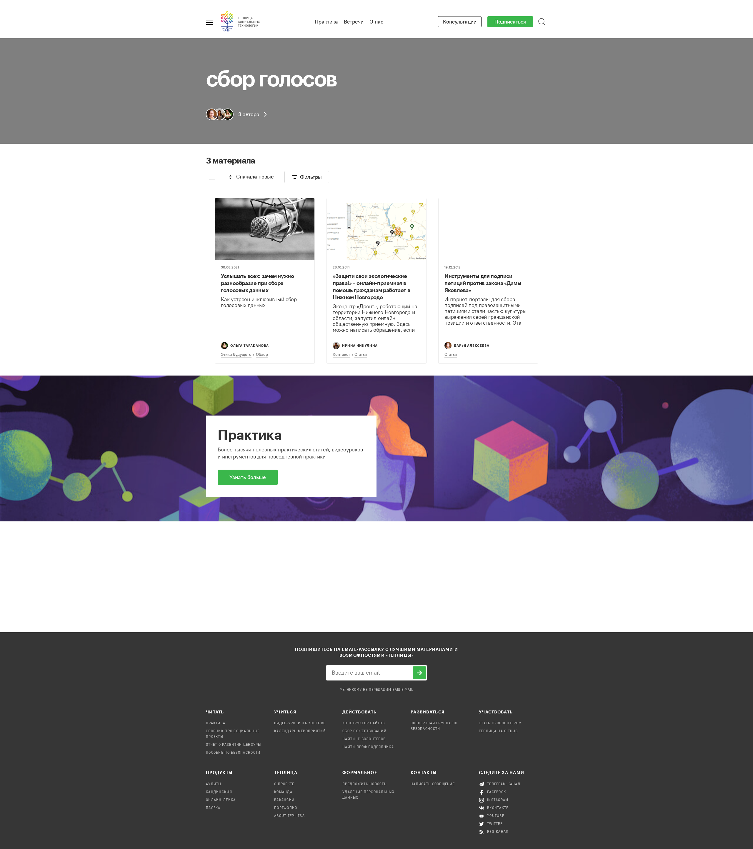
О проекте (284, 784)
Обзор (262, 354)
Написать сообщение (433, 784)
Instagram (498, 800)
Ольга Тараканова (249, 345)
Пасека (213, 808)
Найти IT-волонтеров (364, 739)
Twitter (495, 824)
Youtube (495, 816)
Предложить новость (364, 784)
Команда (283, 792)
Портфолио (285, 808)
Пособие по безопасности (233, 753)
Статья (360, 354)
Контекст (341, 354)
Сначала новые (255, 177)
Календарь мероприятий (300, 731)
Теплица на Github (498, 731)
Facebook (496, 792)
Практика (326, 22)
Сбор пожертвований (364, 731)
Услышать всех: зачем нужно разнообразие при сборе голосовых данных (257, 283)
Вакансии (284, 800)
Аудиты (213, 784)
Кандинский (219, 792)
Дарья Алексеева (471, 345)
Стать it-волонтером (500, 723)
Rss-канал (498, 832)
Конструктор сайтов (363, 723)
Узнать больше (247, 477)
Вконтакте (498, 808)
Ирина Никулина (360, 345)
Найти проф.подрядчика (368, 747)
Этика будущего (236, 354)
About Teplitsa (289, 816)
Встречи (354, 22)
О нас (376, 22)
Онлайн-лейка (221, 800)
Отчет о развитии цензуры (233, 745)
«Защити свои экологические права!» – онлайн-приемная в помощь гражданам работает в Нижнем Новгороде (371, 286)
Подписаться (510, 22)
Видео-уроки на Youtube (299, 723)
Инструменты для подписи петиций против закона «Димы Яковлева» (482, 283)
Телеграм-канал (503, 784)
